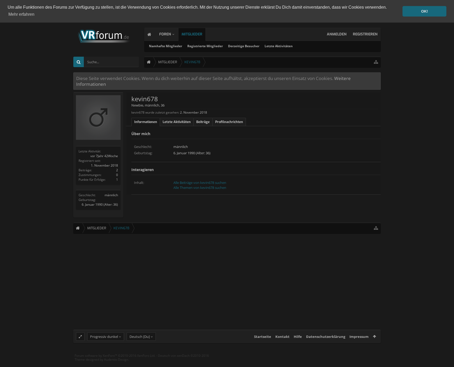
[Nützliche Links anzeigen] (376, 62)
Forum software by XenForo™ (115, 355)
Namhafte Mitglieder (165, 46)
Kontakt (282, 336)
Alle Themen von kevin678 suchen (199, 187)
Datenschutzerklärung (325, 336)
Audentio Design (116, 359)
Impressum (359, 336)
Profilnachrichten (229, 122)
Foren (165, 34)
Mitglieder (192, 34)
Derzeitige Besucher (243, 46)
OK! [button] (424, 11)
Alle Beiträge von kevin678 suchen (199, 182)
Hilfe (298, 336)
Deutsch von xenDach (183, 355)
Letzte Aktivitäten (279, 46)
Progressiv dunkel (104, 336)
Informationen (145, 122)
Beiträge (203, 122)
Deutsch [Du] (140, 336)
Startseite (262, 336)
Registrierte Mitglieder (205, 46)
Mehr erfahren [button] (21, 14)
